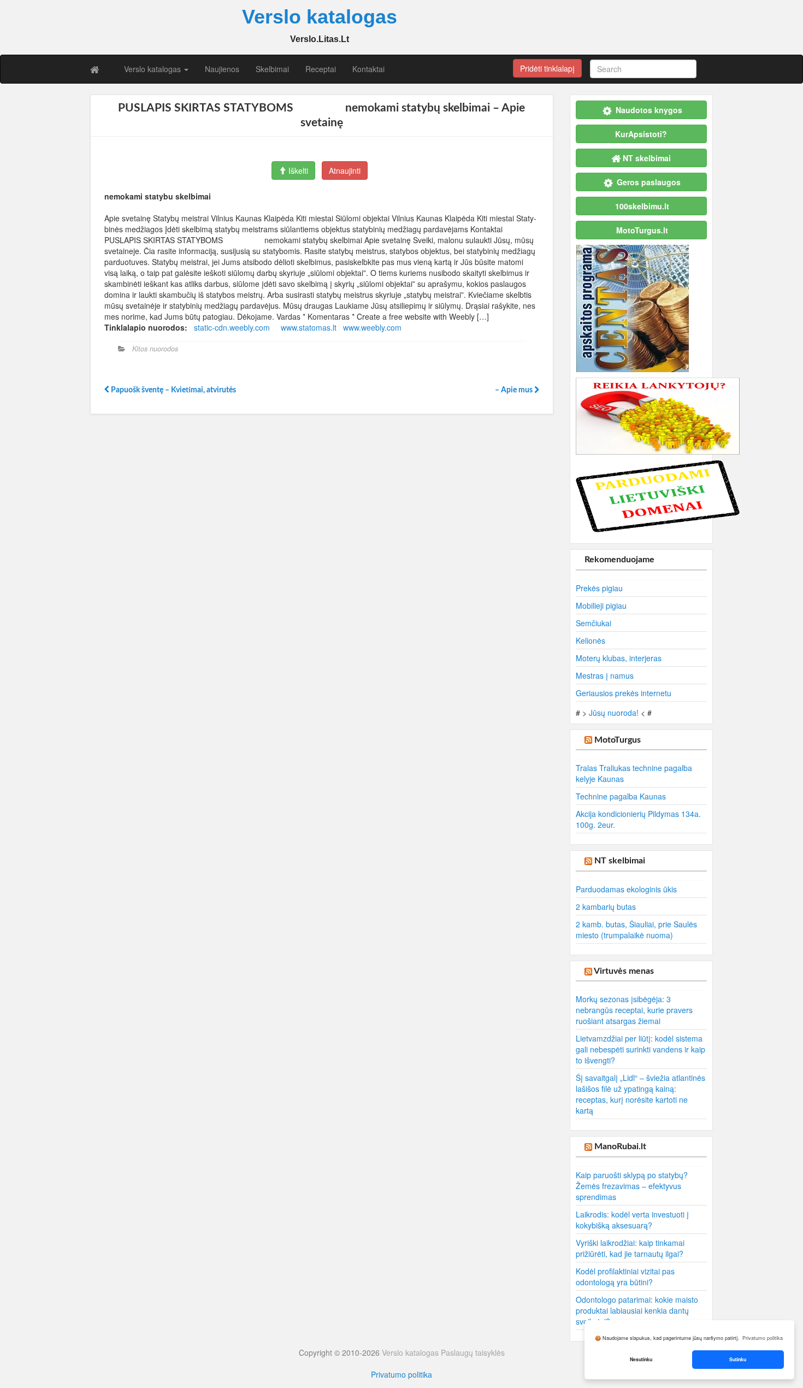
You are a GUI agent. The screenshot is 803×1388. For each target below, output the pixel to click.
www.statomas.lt (308, 327)
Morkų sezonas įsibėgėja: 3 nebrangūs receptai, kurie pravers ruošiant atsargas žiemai (634, 1009)
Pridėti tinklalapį (547, 68)
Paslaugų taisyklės (473, 1352)
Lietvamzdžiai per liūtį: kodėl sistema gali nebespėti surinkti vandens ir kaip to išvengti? (640, 1049)
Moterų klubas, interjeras (619, 657)
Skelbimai (272, 68)
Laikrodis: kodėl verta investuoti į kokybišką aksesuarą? (632, 1220)
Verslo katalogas (153, 68)
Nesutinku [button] (641, 1359)
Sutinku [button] (737, 1359)
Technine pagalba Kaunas (621, 796)
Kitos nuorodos (155, 349)
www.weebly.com (372, 327)
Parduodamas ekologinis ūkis (626, 889)
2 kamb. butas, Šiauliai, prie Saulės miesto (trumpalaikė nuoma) (636, 929)
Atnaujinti (345, 170)
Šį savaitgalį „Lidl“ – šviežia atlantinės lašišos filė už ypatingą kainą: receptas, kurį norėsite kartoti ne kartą (640, 1094)
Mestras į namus (605, 675)
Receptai (320, 68)
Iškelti (297, 170)
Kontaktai (368, 68)
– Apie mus (513, 390)
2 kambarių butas (606, 906)
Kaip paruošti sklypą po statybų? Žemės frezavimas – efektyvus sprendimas (632, 1185)
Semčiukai (593, 622)
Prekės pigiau (599, 588)
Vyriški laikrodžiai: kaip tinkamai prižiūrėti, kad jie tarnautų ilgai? (630, 1248)
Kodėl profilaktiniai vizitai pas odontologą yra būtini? (625, 1276)
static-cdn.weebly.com (232, 327)
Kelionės (590, 640)
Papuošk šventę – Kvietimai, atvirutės (172, 390)
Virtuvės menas (624, 971)
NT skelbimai (619, 860)
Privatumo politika (401, 1374)
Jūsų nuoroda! (614, 712)
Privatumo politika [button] (762, 1338)
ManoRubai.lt (620, 1146)
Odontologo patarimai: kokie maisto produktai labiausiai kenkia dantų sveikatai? (637, 1310)
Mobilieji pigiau (601, 605)
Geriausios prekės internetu (623, 692)
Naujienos (222, 68)
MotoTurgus (617, 740)
